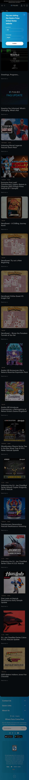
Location (8, 27)
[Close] (24, 15)
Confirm (14, 43)
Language (8, 34)
